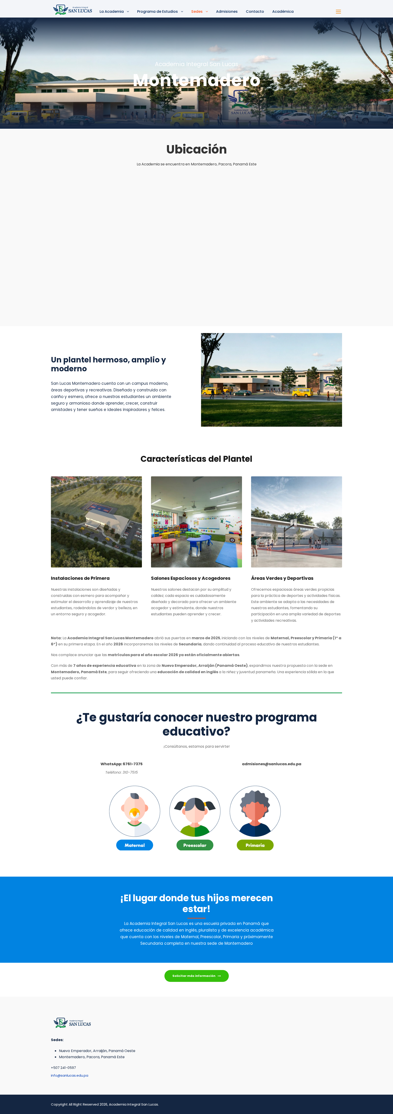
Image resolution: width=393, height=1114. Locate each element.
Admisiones (227, 11)
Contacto (255, 11)
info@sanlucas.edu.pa (69, 1075)
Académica (283, 11)
